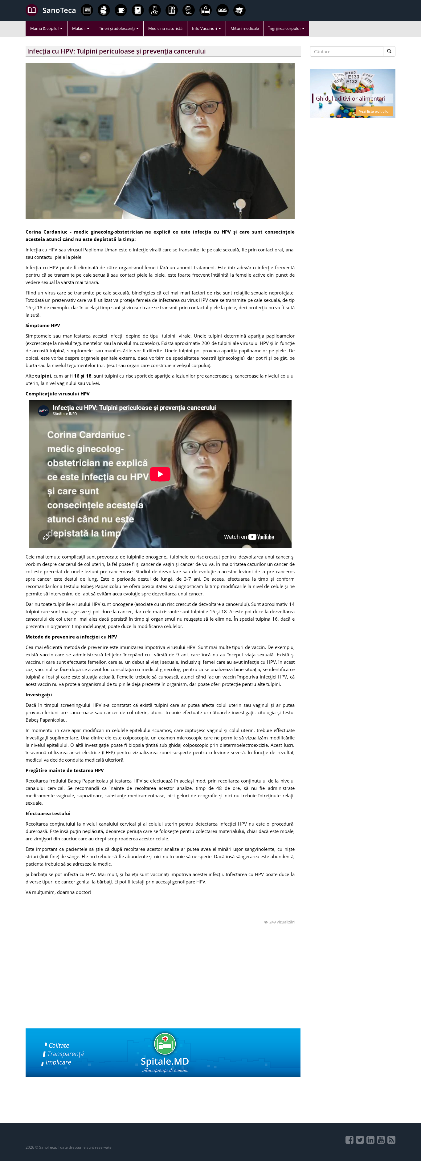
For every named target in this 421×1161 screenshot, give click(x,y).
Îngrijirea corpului (284, 28)
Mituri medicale (245, 28)
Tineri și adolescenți (117, 28)
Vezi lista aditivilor (374, 111)
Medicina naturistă (165, 28)
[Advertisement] (163, 985)
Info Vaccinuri (205, 28)
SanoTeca (59, 10)
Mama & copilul (44, 28)
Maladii (79, 28)
